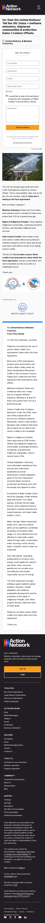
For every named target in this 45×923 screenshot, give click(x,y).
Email (6, 712)
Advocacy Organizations (13, 698)
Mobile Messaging (11, 715)
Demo (6, 742)
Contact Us (8, 751)
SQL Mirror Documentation (14, 809)
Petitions (7, 718)
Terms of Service (21, 908)
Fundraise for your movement (15, 762)
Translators (30, 912)
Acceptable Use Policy (12, 915)
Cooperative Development (14, 779)
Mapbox (22, 868)
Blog (6, 789)
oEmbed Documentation (13, 815)
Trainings (7, 800)
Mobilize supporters (11, 765)
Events (6, 722)
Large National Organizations (15, 695)
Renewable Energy (10, 912)
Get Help (7, 803)
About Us (7, 782)
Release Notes (9, 786)
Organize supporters (12, 768)
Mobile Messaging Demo (13, 745)
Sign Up (22, 669)
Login (22, 674)
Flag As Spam (37, 149)
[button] (39, 8)
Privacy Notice (9, 908)
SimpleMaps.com (10, 876)
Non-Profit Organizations (13, 692)
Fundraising (8, 725)
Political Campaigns (11, 701)
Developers (8, 806)
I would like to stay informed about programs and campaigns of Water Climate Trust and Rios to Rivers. (23, 99)
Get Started (8, 739)
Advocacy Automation (12, 728)
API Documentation (11, 812)
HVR (15, 885)
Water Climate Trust (22, 313)
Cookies (21, 912)
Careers (7, 748)
